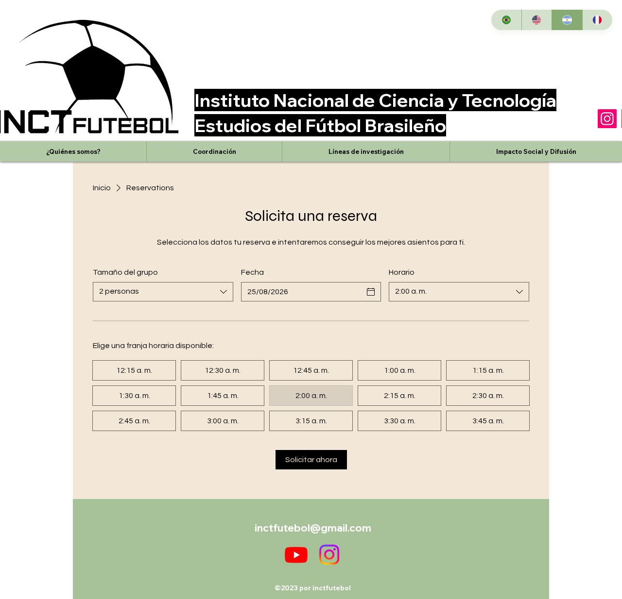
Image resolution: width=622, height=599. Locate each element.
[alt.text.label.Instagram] (329, 554)
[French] (597, 20)
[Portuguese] (506, 20)
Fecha (252, 272)
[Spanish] (567, 20)
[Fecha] (371, 292)
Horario (402, 272)
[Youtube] (296, 554)
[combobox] (163, 291)
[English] (536, 20)
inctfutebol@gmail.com (313, 527)
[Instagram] (607, 118)
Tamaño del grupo (125, 272)
